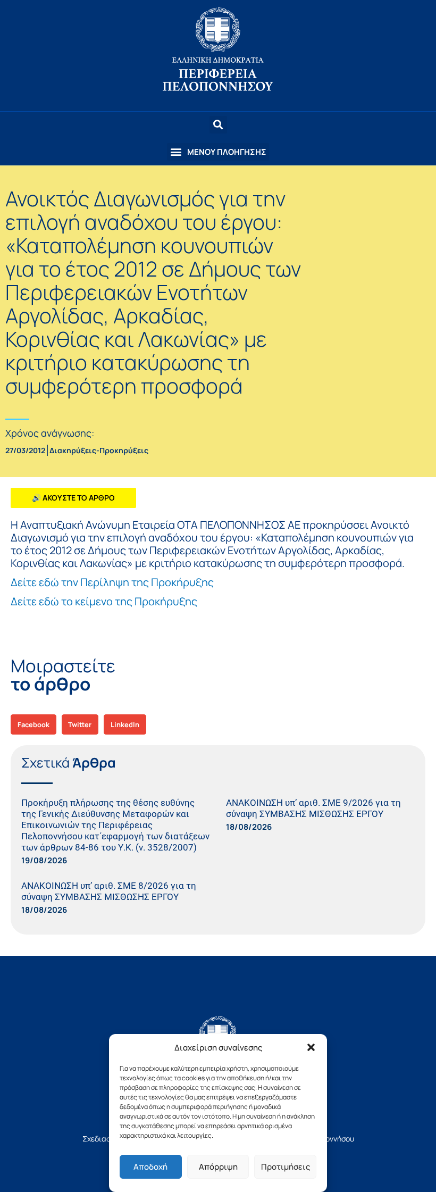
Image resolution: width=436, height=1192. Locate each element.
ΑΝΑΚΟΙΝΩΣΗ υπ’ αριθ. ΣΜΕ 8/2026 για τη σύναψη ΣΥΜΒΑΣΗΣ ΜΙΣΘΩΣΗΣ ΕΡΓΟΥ (108, 891)
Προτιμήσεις (285, 1166)
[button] (311, 1047)
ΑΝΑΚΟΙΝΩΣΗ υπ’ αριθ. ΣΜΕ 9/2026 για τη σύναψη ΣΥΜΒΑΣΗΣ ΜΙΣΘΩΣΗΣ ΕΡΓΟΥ (313, 808)
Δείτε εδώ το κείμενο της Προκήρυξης (104, 601)
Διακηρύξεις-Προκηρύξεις (98, 450)
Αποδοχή (150, 1166)
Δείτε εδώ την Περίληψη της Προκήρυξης (112, 582)
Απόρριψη (218, 1166)
